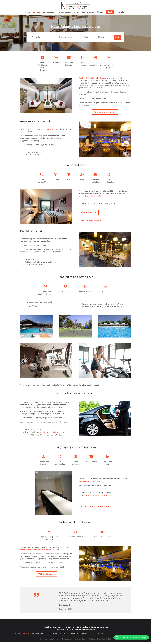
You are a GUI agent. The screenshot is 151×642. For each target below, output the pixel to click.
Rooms (27, 12)
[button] (131, 637)
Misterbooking (66, 639)
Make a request (46, 574)
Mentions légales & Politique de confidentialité (92, 639)
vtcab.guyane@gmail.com (52, 432)
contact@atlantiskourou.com (98, 495)
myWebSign (54, 639)
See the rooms (88, 212)
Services (36, 12)
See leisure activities (105, 112)
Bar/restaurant (49, 12)
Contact (99, 12)
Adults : (87, 37)
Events (76, 12)
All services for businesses (95, 506)
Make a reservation (91, 221)
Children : (101, 37)
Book (110, 12)
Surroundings (88, 12)
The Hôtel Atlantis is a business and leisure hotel (99, 78)
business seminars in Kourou (91, 481)
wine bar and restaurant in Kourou (44, 129)
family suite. (96, 196)
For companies (64, 12)
